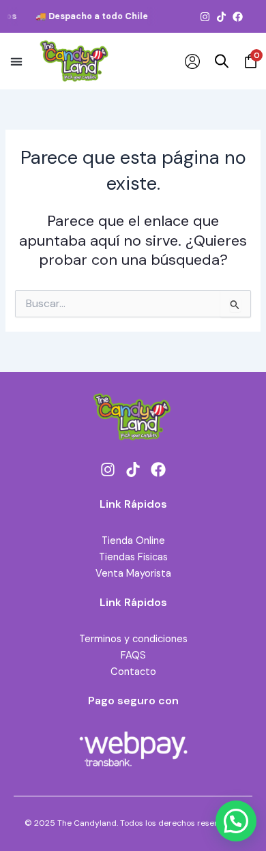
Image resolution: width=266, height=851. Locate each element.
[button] (16, 61)
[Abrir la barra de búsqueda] (221, 61)
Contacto (133, 671)
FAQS (133, 655)
